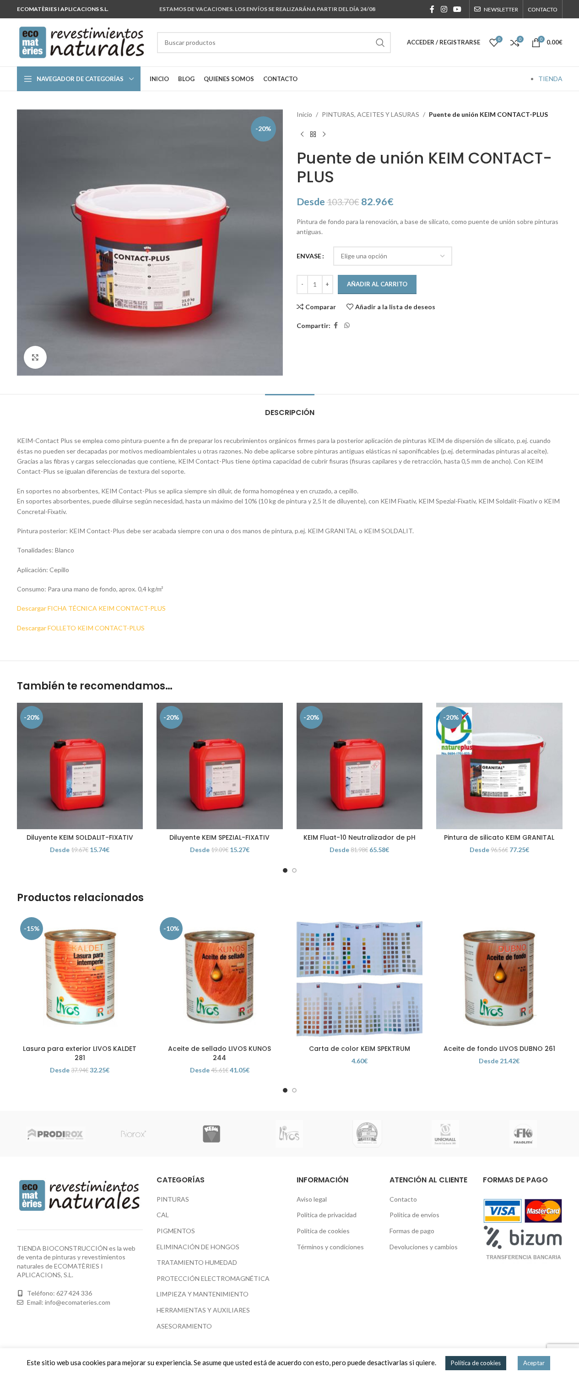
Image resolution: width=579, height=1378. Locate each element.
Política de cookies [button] (476, 1363)
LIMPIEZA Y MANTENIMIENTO (203, 1294)
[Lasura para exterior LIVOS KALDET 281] (80, 977)
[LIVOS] (289, 1134)
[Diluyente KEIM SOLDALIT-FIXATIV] (80, 766)
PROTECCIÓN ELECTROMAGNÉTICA (213, 1278)
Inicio (304, 114)
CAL (163, 1215)
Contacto (403, 1199)
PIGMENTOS (176, 1231)
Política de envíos (414, 1215)
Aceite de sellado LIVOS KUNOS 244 (219, 1053)
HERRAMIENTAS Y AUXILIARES (203, 1310)
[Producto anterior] (302, 134)
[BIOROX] (134, 1134)
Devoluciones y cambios (424, 1247)
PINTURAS (173, 1199)
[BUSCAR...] (380, 42)
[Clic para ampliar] (35, 357)
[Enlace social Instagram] (444, 9)
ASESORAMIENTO (184, 1326)
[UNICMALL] (445, 1134)
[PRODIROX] (56, 1134)
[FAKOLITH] (523, 1134)
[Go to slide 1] (285, 870)
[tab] (289, 408)
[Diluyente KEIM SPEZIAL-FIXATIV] (220, 766)
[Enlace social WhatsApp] (346, 325)
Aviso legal (312, 1199)
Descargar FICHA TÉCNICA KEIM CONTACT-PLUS (91, 608)
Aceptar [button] (534, 1363)
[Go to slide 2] (294, 870)
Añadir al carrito (377, 284)
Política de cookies (323, 1231)
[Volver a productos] (313, 134)
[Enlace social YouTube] (457, 9)
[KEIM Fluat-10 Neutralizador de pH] (360, 766)
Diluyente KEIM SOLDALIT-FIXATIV (80, 837)
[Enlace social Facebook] (432, 9)
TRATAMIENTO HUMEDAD (197, 1262)
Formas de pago (412, 1231)
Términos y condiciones (330, 1247)
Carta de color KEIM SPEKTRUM (359, 1048)
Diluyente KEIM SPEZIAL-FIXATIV (219, 837)
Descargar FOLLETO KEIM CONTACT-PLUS (81, 628)
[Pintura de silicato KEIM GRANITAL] (499, 766)
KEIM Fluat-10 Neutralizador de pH (359, 837)
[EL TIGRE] (367, 1134)
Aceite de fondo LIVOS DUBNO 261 (499, 1048)
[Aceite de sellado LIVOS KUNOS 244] (220, 977)
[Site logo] (82, 41)
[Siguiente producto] (324, 134)
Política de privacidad (327, 1215)
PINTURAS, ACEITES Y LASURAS (370, 114)
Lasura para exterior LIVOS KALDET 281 (79, 1053)
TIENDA (550, 78)
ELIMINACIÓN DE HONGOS (198, 1247)
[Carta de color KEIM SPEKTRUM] (360, 977)
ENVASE (309, 256)
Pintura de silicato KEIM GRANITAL (499, 837)
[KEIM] (211, 1134)
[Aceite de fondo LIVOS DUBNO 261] (499, 977)
